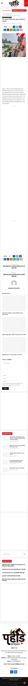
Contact (9, 682)
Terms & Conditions (13, 684)
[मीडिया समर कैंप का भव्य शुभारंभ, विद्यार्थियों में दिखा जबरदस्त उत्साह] (5, 447)
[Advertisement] (14, 74)
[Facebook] (11, 671)
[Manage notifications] (24, 683)
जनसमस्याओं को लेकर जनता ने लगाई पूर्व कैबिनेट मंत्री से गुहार (13, 572)
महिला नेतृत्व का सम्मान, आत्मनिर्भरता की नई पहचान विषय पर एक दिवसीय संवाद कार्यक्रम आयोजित (13, 565)
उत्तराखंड (10, 17)
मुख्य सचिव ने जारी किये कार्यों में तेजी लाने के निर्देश (11, 576)
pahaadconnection (7, 23)
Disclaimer (15, 682)
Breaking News (5, 17)
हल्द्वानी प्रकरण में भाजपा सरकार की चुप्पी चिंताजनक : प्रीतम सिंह (13, 569)
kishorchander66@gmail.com (16, 664)
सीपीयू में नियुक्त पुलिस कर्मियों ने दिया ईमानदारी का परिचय (14, 334)
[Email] (15, 671)
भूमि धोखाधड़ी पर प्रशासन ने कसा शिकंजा (17, 468)
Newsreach (24, 678)
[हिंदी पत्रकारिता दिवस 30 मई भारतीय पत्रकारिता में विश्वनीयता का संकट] (5, 462)
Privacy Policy (21, 682)
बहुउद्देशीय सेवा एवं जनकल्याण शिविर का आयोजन (12, 354)
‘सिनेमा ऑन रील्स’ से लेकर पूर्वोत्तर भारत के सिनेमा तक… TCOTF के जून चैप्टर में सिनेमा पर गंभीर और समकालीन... (17, 438)
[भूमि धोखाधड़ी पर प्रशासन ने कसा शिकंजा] (5, 469)
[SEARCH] (24, 554)
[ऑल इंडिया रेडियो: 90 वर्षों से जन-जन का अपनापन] (5, 454)
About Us (5, 682)
